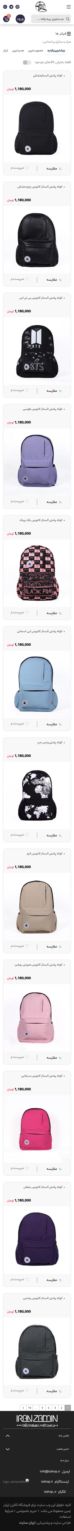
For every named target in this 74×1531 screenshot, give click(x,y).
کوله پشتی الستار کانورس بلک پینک (41, 520)
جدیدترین (18, 50)
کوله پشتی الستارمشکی (48, 75)
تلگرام (62, 1491)
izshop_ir (50, 1491)
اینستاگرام (62, 1481)
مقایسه (51, 168)
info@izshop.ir (50, 1471)
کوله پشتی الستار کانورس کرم (45, 853)
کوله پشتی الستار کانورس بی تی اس (41, 298)
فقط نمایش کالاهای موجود (52, 62)
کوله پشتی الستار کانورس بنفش (43, 1187)
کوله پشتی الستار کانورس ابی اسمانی (40, 631)
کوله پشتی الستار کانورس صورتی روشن (39, 964)
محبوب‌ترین (35, 50)
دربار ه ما (64, 1460)
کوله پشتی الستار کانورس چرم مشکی (40, 186)
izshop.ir (47, 1481)
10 (29, 1408)
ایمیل (66, 1471)
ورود (20, 19)
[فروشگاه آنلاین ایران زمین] (41, 6)
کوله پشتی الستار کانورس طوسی (43, 409)
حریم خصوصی (26, 1510)
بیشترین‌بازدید (56, 50)
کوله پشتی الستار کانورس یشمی (43, 1298)
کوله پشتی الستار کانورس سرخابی (42, 1076)
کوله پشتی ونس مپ (50, 742)
